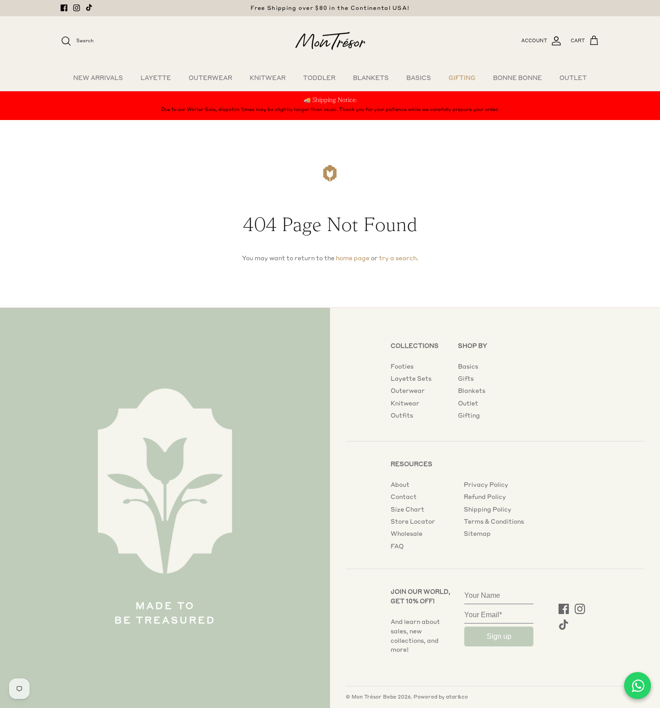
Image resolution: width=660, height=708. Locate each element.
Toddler (319, 77)
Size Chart (407, 509)
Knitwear (268, 77)
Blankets (371, 77)
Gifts (466, 378)
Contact (404, 496)
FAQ (397, 546)
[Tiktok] (89, 7)
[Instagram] (76, 7)
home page (353, 258)
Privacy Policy (486, 484)
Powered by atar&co (441, 697)
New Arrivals (98, 77)
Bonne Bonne (517, 77)
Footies (402, 366)
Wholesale (406, 533)
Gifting (462, 77)
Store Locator (413, 521)
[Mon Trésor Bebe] (330, 41)
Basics (418, 77)
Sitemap (477, 533)
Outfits (402, 415)
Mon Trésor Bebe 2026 (381, 697)
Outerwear (210, 77)
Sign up (499, 636)
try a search (398, 258)
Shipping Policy (487, 509)
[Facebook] (64, 7)
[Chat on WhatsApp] (637, 685)
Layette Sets (411, 378)
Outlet (573, 77)
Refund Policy (485, 496)
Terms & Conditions (494, 521)
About (400, 484)
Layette (156, 77)
